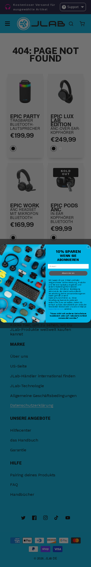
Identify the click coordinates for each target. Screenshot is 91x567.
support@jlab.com (56, 309)
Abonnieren (68, 273)
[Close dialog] (88, 246)
